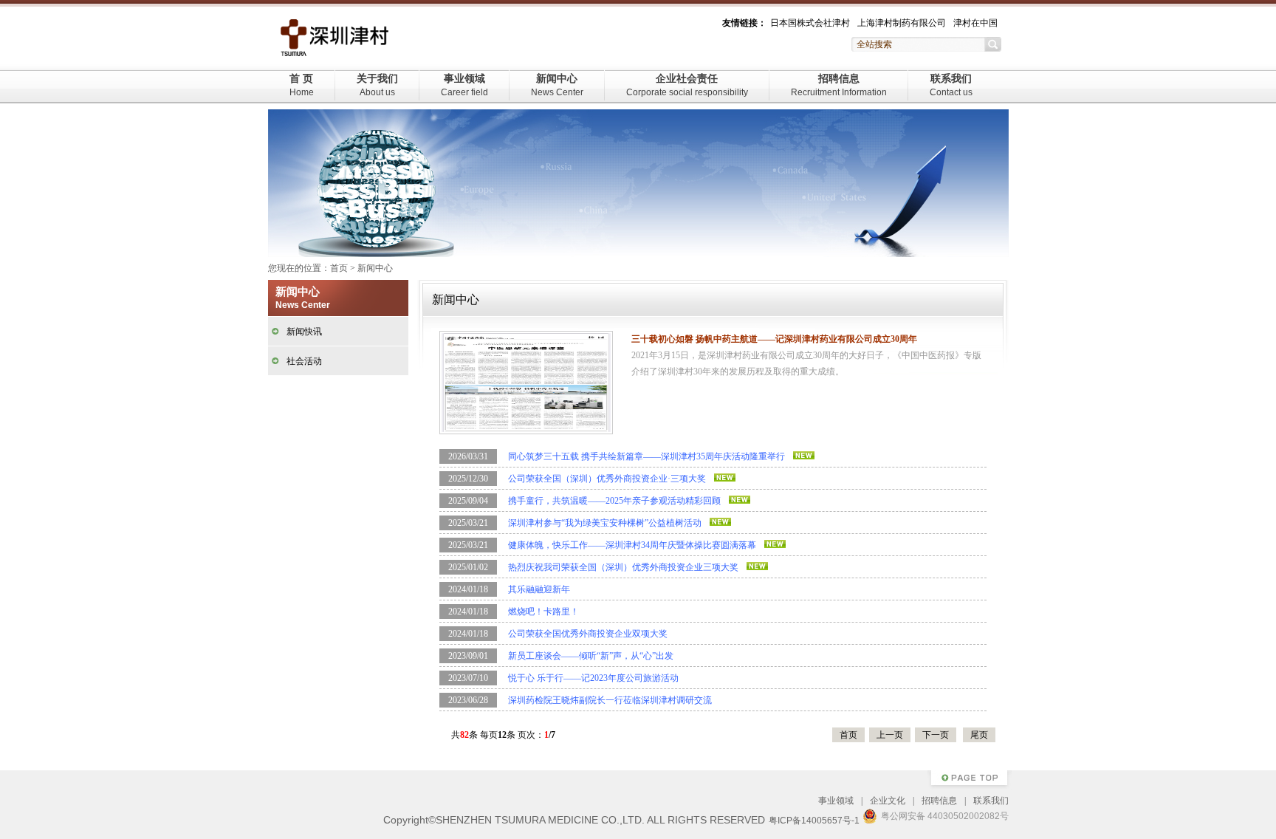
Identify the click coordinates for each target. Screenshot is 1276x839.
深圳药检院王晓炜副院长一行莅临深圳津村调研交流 (610, 700)
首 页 (301, 85)
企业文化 (887, 800)
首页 (339, 268)
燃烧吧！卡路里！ (543, 611)
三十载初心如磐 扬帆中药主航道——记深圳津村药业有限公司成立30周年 (774, 339)
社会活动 (304, 361)
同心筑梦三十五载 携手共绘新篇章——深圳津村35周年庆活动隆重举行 (646, 456)
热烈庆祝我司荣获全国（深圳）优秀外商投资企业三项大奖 (623, 567)
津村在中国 (975, 23)
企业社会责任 (687, 85)
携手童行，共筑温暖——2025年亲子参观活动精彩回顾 (614, 501)
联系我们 (951, 85)
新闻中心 (557, 85)
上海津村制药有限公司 (901, 23)
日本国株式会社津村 (810, 23)
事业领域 (464, 85)
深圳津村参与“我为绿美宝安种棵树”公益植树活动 (605, 523)
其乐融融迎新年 (539, 589)
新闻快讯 (304, 331)
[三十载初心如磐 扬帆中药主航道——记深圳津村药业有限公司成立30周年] (526, 382)
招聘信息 (839, 85)
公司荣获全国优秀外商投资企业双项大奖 (588, 634)
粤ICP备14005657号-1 (814, 820)
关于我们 (377, 85)
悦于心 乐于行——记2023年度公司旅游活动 (593, 678)
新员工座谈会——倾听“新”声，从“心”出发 (590, 656)
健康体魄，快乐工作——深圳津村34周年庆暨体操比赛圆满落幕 (632, 545)
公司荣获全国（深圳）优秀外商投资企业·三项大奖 (607, 478)
